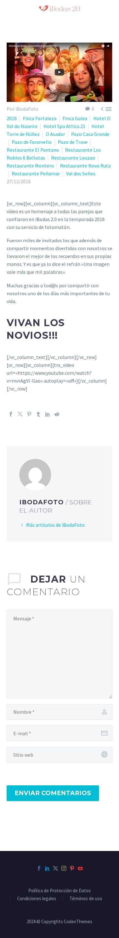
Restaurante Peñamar (36, 173)
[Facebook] (10, 414)
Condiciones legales (36, 898)
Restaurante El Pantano (33, 150)
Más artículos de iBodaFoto (55, 525)
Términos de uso (85, 898)
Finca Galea (75, 118)
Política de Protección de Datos (59, 890)
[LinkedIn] (47, 414)
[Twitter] (20, 414)
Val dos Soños (81, 173)
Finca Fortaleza (39, 118)
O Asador (55, 134)
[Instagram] (63, 868)
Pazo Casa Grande (90, 134)
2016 (12, 118)
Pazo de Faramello (32, 142)
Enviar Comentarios (53, 793)
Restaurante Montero (30, 165)
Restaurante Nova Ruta (85, 165)
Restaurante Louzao (73, 158)
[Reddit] (56, 414)
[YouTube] (80, 868)
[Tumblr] (38, 414)
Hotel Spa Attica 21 (64, 126)
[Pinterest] (29, 414)
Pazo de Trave (73, 142)
